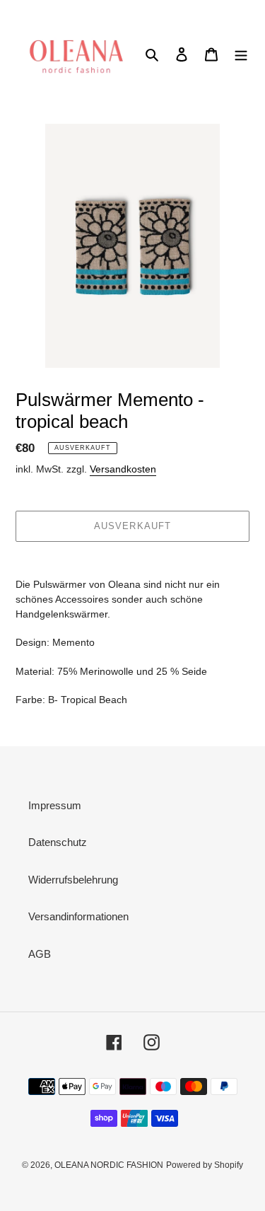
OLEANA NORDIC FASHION (108, 1165)
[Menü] (241, 54)
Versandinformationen (78, 916)
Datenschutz (57, 842)
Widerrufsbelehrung (73, 880)
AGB (39, 954)
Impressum (54, 805)
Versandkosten (123, 469)
